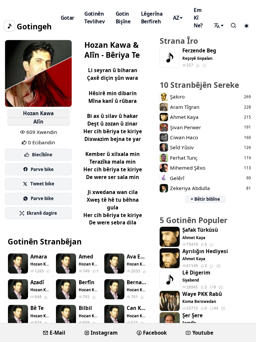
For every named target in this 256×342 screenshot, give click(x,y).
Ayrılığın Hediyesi (205, 251)
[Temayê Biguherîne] (246, 26)
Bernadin (137, 282)
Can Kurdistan (137, 308)
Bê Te (37, 308)
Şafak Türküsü (200, 230)
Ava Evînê (137, 256)
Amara (38, 256)
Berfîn (86, 282)
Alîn (38, 121)
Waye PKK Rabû (202, 294)
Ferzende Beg (199, 50)
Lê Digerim (196, 273)
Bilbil (85, 308)
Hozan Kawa (38, 113)
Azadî (37, 282)
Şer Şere (192, 315)
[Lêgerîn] (219, 26)
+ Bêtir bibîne (205, 199)
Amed (86, 256)
